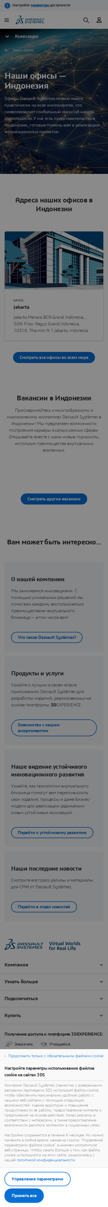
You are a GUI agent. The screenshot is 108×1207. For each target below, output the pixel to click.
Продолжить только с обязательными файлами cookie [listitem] (55, 1056)
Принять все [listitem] (24, 1195)
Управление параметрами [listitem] (37, 1179)
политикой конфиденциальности (46, 1160)
